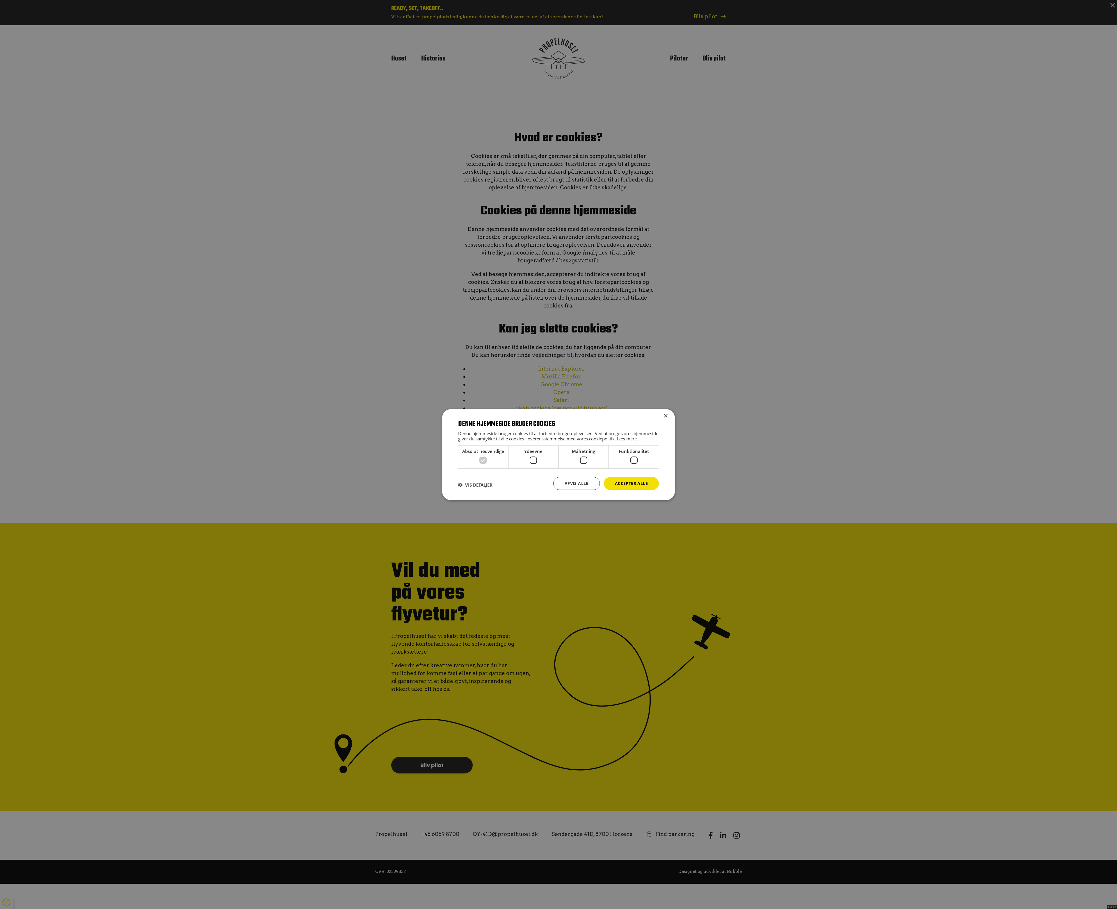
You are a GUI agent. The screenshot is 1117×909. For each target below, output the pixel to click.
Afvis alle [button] (576, 483)
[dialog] (558, 454)
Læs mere (627, 438)
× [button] (665, 416)
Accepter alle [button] (631, 483)
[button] (475, 484)
